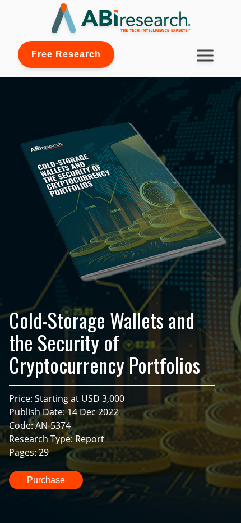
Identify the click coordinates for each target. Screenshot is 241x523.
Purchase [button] (46, 480)
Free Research (66, 54)
